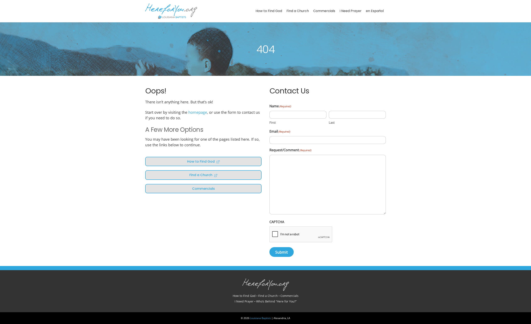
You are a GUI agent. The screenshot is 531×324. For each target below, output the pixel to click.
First (272, 122)
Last (332, 122)
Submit (281, 252)
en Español (375, 10)
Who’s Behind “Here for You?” (276, 301)
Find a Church (297, 10)
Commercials (324, 10)
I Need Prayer (351, 10)
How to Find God (269, 10)
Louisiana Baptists (260, 318)
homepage (197, 112)
